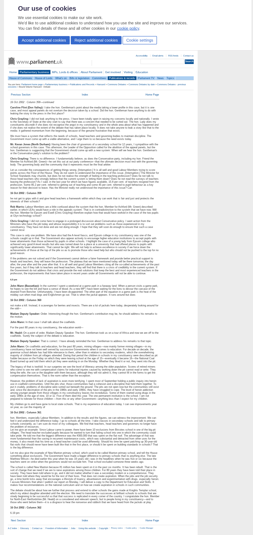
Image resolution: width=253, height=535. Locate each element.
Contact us (188, 55)
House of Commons (20, 78)
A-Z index (12, 528)
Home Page (152, 94)
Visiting (128, 72)
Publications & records (122, 78)
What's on (61, 78)
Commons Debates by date (141, 84)
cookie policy (128, 28)
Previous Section (20, 94)
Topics (170, 78)
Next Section (18, 520)
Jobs (73, 528)
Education (142, 72)
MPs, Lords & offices (65, 72)
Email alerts (157, 55)
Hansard (101, 84)
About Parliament (91, 72)
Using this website (87, 528)
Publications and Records (82, 84)
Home (13, 72)
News (160, 78)
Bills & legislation (79, 78)
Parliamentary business (34, 72)
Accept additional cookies (44, 40)
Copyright (103, 528)
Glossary (24, 528)
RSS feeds (173, 55)
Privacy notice (117, 528)
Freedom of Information (56, 528)
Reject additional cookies (96, 40)
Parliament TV (146, 78)
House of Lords (43, 78)
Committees (99, 78)
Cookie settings (139, 40)
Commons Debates (117, 84)
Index (85, 94)
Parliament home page (32, 84)
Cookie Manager (146, 528)
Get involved (113, 72)
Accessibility (142, 55)
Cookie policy (131, 528)
